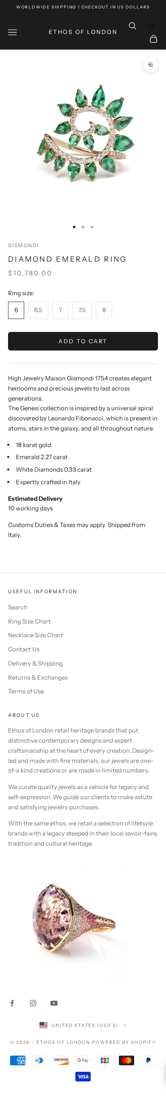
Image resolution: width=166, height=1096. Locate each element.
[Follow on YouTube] (54, 1003)
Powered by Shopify (124, 1042)
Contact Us (23, 649)
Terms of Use (26, 691)
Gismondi (23, 245)
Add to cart (83, 341)
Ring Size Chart (29, 621)
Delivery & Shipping (35, 663)
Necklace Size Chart (35, 635)
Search (17, 607)
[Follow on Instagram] (33, 1003)
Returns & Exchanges (38, 677)
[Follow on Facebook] (12, 1003)
